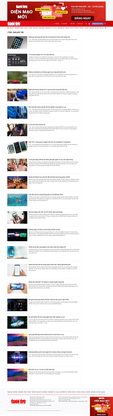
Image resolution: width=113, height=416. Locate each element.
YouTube (65, 23)
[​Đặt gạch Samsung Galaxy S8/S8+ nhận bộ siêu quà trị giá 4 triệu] (17, 305)
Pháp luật (35, 27)
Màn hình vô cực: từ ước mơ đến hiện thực (42, 369)
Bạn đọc (102, 27)
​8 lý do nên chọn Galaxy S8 (37, 124)
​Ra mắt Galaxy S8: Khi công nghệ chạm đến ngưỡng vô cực (47, 317)
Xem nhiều (17, 27)
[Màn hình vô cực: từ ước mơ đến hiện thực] (17, 375)
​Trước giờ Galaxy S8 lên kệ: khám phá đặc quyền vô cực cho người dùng (51, 159)
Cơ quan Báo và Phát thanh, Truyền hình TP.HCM (40, 405)
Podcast (57, 23)
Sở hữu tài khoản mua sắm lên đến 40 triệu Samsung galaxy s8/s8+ (49, 177)
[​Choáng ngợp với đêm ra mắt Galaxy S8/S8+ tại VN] (17, 235)
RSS (86, 401)
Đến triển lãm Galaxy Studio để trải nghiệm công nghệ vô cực (47, 107)
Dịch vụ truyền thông (63, 401)
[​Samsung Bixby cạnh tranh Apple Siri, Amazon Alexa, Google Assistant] (17, 357)
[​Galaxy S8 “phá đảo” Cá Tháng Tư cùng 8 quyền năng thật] (17, 287)
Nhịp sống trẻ (61, 27)
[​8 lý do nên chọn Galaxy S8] (17, 130)
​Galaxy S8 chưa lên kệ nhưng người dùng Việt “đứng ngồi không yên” (50, 264)
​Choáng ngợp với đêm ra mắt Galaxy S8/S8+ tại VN (44, 229)
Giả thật (97, 27)
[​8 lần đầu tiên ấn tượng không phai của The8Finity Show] (17, 200)
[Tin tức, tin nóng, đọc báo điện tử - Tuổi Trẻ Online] (13, 23)
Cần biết (73, 23)
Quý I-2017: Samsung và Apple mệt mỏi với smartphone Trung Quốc (49, 142)
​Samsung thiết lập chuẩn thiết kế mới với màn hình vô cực (46, 334)
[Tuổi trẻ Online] (18, 401)
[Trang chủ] (8, 28)
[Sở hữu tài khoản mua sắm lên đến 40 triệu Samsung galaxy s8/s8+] (17, 182)
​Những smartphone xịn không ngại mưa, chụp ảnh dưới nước (47, 72)
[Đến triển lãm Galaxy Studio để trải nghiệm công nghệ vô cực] (17, 112)
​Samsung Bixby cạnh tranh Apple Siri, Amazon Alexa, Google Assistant (50, 352)
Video (22, 27)
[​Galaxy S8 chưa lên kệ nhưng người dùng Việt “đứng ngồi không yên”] (17, 270)
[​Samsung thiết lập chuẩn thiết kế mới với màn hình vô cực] (17, 340)
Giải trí (71, 27)
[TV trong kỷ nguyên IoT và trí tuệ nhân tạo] (17, 60)
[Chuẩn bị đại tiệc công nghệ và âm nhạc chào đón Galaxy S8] (17, 252)
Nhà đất (87, 27)
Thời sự (26, 27)
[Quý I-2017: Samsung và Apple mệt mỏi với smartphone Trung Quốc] (17, 147)
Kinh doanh (41, 27)
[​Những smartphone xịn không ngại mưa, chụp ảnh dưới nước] (17, 77)
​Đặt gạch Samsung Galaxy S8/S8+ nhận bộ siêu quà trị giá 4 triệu (49, 299)
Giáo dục (82, 27)
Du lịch (55, 27)
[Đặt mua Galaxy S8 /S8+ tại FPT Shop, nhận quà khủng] (17, 217)
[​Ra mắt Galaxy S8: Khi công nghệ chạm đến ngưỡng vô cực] (17, 322)
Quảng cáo (80, 23)
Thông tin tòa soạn (34, 404)
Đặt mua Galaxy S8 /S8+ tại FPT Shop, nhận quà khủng (46, 212)
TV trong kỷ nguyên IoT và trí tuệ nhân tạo (41, 54)
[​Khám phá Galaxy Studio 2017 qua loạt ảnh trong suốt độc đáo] (17, 95)
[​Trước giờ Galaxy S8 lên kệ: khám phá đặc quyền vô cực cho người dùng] (17, 165)
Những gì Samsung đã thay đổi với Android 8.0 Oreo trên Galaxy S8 (49, 37)
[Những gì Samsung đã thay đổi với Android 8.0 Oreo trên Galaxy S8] (17, 42)
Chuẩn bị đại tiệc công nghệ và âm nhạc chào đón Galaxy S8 (47, 247)
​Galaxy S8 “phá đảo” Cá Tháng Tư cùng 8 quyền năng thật (46, 282)
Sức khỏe (91, 27)
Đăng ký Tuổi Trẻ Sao (97, 23)
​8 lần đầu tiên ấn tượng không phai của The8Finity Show (46, 194)
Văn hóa (67, 27)
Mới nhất (12, 27)
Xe (51, 27)
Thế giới (30, 27)
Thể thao (76, 27)
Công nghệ (48, 27)
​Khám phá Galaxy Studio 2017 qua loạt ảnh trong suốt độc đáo (48, 89)
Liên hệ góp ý (81, 401)
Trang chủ (9, 392)
